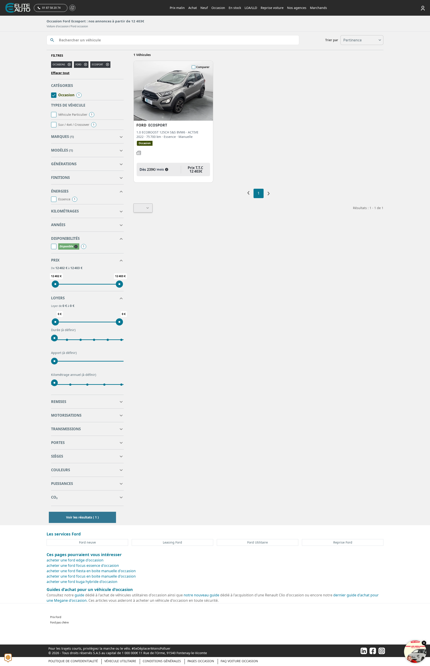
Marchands (318, 8)
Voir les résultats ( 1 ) (82, 517)
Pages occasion (200, 661)
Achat (192, 8)
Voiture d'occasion (58, 26)
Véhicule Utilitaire (120, 661)
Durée (63, 330)
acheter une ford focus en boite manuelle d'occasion (91, 576)
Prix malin (177, 8)
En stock (235, 8)
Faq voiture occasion (239, 661)
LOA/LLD (251, 8)
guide (79, 595)
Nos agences (296, 8)
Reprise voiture (272, 8)
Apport (64, 353)
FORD (78, 64)
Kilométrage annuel (73, 375)
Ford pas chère (59, 622)
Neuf (204, 8)
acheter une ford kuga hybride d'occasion (82, 581)
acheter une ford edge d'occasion (75, 560)
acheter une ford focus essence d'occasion (83, 565)
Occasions (59, 64)
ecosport (97, 64)
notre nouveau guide (201, 595)
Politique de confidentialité (73, 661)
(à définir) (68, 330)
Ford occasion (79, 26)
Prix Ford (55, 617)
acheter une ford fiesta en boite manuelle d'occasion (91, 570)
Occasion (218, 8)
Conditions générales (162, 661)
